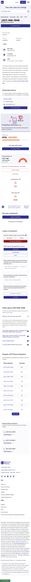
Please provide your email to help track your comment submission (15, 276)
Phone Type (19, 38)
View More (15, 414)
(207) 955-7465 (8, 372)
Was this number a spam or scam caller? (14, 235)
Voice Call (15, 249)
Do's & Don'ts (4, 512)
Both (15, 255)
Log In (16, 2)
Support (3, 504)
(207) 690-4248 (8, 367)
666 (21, 17)
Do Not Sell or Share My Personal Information (12, 515)
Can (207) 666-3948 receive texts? (12, 344)
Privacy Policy (4, 489)
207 (18, 17)
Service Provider (6, 33)
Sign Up (23, 2)
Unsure (21, 238)
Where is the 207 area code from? (11, 316)
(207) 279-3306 (8, 405)
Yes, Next (15, 297)
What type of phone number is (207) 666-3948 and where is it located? (14, 336)
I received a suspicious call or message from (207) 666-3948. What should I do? (14, 331)
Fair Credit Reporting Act (20, 543)
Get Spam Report (15, 26)
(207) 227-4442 (8, 386)
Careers (3, 492)
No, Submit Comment (15, 293)
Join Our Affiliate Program (7, 494)
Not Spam (15, 174)
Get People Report (15, 108)
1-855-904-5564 (5, 467)
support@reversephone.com (8, 470)
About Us (3, 484)
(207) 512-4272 (8, 400)
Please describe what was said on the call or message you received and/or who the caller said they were (15, 262)
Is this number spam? (8, 341)
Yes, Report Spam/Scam (15, 241)
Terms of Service (5, 487)
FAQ (2, 509)
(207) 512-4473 (8, 381)
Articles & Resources (6, 497)
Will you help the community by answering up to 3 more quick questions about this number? (15, 287)
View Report (8, 434)
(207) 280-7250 (8, 377)
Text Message (15, 252)
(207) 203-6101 (8, 391)
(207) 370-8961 (8, 410)
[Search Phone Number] (28, 11)
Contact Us (4, 507)
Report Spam (15, 170)
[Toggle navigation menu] (28, 2)
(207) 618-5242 (8, 395)
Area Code (12, 17)
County (4, 38)
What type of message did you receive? (14, 246)
